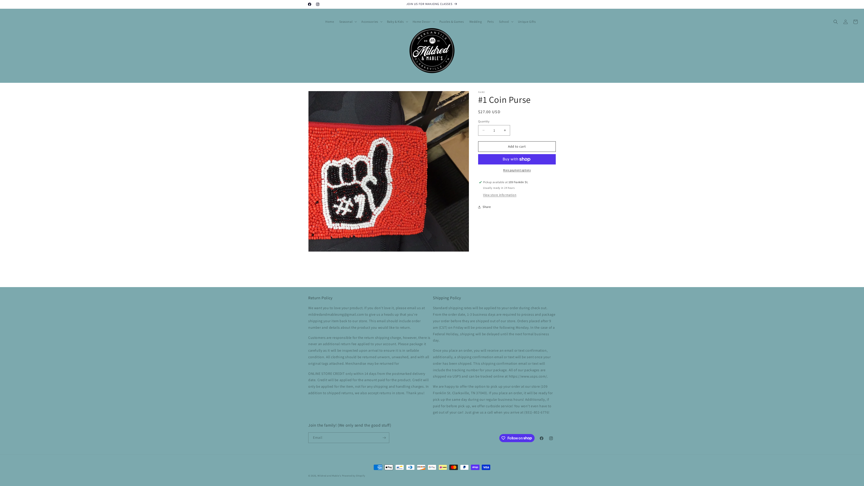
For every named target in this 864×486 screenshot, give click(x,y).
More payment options (517, 170)
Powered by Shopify (353, 475)
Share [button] (487, 207)
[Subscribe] (384, 437)
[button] (348, 21)
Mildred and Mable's (329, 475)
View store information (499, 195)
